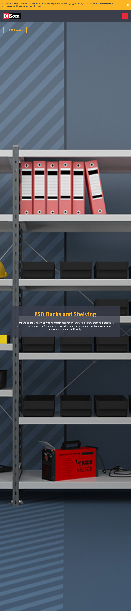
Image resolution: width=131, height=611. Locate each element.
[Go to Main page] (12, 16)
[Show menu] (125, 16)
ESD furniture (16, 30)
